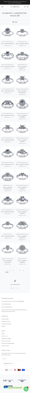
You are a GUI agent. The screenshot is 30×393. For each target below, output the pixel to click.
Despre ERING (5, 319)
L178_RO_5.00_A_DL (7, 185)
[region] (15, 282)
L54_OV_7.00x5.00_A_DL (8, 41)
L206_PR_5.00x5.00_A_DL (22, 89)
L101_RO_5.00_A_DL (22, 41)
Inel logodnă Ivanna (8, 66)
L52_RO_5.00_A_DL (7, 234)
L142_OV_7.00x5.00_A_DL (8, 162)
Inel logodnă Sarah (22, 164)
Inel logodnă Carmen (22, 116)
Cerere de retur (5, 345)
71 (19, 270)
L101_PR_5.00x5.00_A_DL (8, 138)
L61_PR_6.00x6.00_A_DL (8, 113)
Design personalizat (6, 324)
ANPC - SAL (5, 336)
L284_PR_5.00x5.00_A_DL (22, 234)
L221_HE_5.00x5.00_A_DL (22, 185)
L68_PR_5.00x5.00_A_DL (22, 138)
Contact (3, 326)
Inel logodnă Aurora (22, 140)
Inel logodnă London (22, 188)
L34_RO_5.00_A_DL (22, 258)
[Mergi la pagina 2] (23, 270)
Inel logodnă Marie (7, 236)
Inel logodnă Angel (7, 211)
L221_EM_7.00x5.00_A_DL (22, 209)
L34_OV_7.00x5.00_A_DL (22, 113)
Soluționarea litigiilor (6, 338)
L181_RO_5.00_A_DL (22, 64)
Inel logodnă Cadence (7, 261)
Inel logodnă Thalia (7, 115)
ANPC (3, 333)
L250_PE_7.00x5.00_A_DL (8, 258)
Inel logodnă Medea (7, 43)
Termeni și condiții (6, 341)
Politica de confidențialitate (8, 343)
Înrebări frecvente (6, 321)
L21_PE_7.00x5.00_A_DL (22, 162)
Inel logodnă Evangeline (7, 188)
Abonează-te (8, 363)
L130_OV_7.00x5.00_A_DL (8, 209)
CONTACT (21, 301)
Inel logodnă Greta (22, 43)
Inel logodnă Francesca (22, 91)
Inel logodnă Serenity (22, 67)
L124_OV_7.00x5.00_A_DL (8, 64)
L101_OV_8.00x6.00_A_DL (8, 89)
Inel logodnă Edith (7, 164)
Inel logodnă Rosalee (22, 237)
